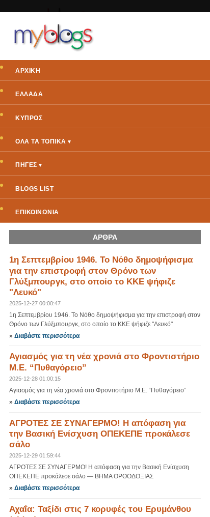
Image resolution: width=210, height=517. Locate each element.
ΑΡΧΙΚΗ (27, 70)
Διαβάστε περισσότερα (47, 335)
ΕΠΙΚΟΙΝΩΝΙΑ (37, 212)
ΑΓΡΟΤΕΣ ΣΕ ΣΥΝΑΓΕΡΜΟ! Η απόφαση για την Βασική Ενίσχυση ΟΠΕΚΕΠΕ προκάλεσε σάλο (99, 434)
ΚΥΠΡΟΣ (28, 118)
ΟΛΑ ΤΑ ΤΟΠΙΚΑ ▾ (43, 141)
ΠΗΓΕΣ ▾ (28, 164)
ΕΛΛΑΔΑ (29, 94)
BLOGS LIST (34, 188)
